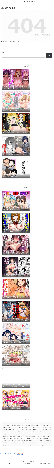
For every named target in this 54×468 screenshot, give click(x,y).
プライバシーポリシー (45, 463)
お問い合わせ (27, 463)
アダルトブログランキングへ (8, 454)
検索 (3, 52)
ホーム (9, 463)
